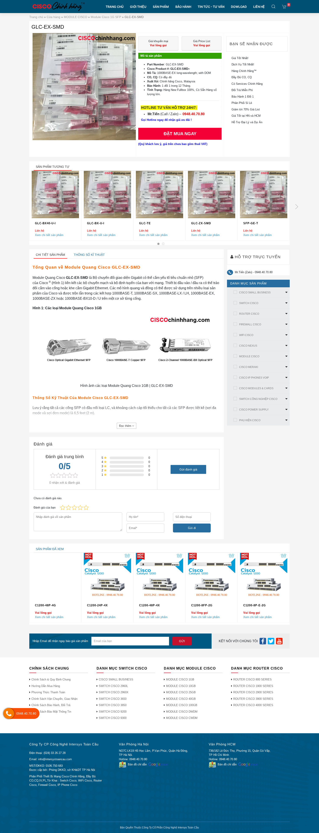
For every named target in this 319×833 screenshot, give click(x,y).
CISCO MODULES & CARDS (256, 388)
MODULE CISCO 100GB (181, 705)
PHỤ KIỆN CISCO (249, 420)
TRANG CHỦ (114, 6)
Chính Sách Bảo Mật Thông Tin (51, 711)
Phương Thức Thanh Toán (48, 692)
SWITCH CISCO (248, 303)
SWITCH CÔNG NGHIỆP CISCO (258, 399)
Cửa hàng (53, 17)
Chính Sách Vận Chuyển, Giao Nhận (54, 698)
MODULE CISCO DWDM (181, 711)
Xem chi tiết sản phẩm (49, 234)
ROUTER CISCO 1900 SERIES (253, 686)
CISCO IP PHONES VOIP (254, 377)
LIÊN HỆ (259, 6)
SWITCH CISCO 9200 (113, 711)
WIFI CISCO (246, 335)
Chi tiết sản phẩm (50, 254)
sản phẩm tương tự (52, 166)
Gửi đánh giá (188, 469)
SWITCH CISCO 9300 (113, 718)
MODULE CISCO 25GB (181, 692)
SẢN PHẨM (161, 6)
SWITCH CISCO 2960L (113, 686)
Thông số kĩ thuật (89, 254)
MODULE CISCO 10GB (181, 686)
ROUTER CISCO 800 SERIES (252, 679)
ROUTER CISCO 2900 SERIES (253, 692)
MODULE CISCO (75, 17)
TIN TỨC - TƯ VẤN (211, 6)
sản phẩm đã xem (50, 549)
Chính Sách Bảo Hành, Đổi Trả (50, 705)
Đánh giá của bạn (45, 507)
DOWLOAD (239, 6)
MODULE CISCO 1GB (180, 679)
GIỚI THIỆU (138, 6)
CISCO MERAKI (248, 367)
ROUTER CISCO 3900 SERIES (253, 698)
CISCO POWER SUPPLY (254, 409)
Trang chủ (36, 17)
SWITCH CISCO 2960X (113, 692)
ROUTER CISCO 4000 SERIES (253, 705)
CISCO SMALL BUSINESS (255, 292)
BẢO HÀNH (183, 6)
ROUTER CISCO (249, 313)
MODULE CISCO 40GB (181, 698)
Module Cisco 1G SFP (106, 17)
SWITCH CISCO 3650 (113, 698)
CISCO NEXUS (248, 345)
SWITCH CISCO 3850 (113, 705)
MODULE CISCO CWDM (181, 718)
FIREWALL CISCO (250, 324)
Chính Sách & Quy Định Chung (51, 679)
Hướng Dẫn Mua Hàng (45, 686)
